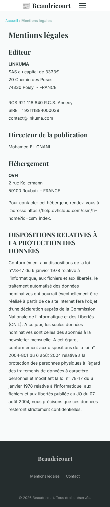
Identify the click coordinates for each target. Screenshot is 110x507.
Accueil (11, 20)
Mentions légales (45, 476)
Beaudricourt (46, 5)
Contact (73, 476)
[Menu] (82, 5)
